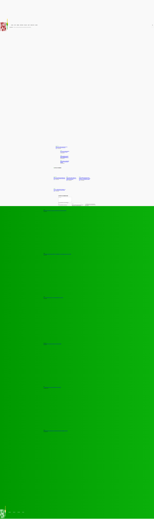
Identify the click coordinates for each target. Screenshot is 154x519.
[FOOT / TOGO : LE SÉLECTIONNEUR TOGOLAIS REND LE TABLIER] (58, 152)
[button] (152, 25)
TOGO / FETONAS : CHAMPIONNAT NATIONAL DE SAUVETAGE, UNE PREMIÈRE (64, 162)
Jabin (56, 148)
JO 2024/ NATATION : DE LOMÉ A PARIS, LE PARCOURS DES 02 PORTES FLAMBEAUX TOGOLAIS (64, 157)
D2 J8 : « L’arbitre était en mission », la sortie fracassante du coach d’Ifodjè (59, 190)
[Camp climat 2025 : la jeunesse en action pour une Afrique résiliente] (21, 364)
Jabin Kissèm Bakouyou (55, 133)
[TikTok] (152, 18)
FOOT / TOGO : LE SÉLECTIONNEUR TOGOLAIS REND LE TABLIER (64, 151)
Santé (43, 386)
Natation (57, 41)
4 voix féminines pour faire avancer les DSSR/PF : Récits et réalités (52, 387)
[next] (153, 27)
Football (61, 150)
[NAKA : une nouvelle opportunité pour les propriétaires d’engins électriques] (62, 141)
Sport (55, 41)
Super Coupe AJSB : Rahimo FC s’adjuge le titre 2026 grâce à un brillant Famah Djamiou (71, 178)
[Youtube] (153, 18)
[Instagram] (151, 18)
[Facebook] (150, 18)
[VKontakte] (16, 512)
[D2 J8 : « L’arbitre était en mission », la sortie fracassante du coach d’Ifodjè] (60, 184)
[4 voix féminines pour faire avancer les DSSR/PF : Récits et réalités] (21, 407)
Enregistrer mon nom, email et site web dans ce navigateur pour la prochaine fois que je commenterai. (90, 205)
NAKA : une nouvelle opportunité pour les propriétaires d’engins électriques (22, 27)
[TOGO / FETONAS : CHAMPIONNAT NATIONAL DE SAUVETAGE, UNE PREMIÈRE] (58, 162)
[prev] (151, 27)
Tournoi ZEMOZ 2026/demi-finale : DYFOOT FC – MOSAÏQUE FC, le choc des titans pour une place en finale (84, 178)
